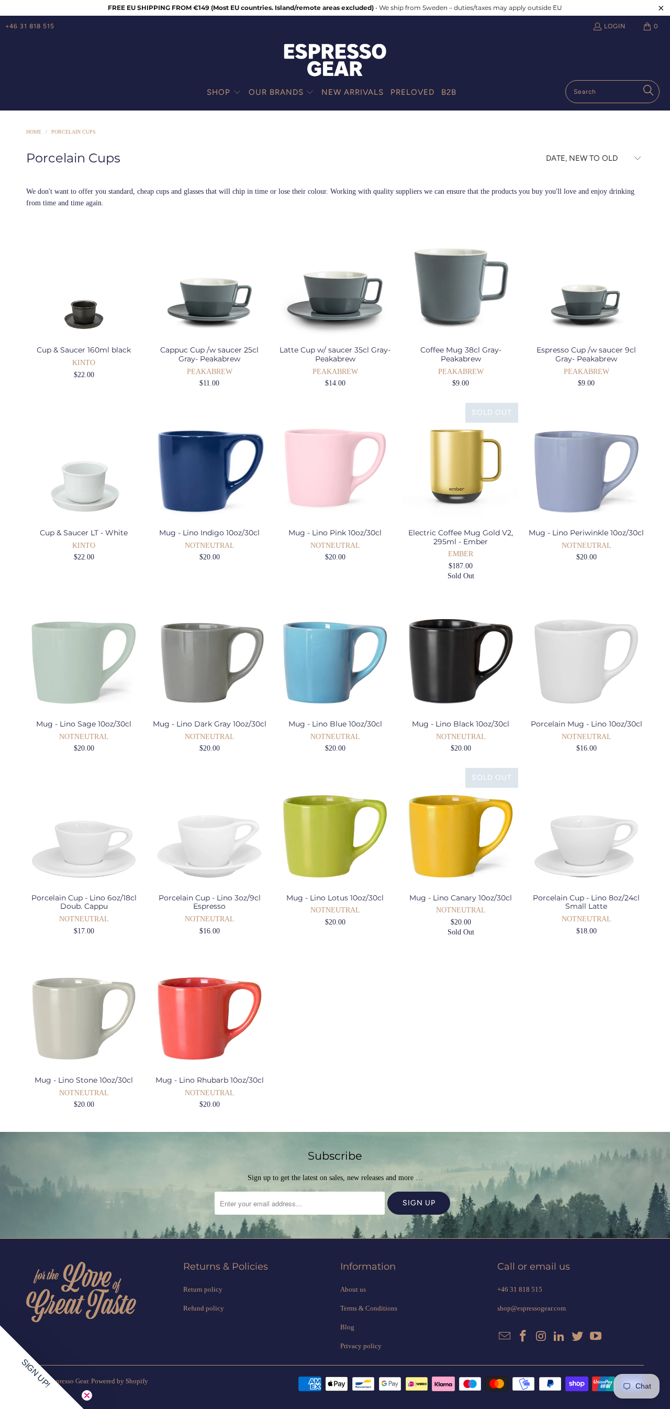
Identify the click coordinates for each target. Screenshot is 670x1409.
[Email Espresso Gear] (505, 1337)
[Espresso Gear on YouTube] (596, 1337)
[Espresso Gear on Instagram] (541, 1337)
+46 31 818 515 (29, 26)
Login (615, 26)
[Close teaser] (87, 1395)
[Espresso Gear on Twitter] (578, 1337)
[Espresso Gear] (335, 61)
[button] (224, 92)
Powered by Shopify (119, 1381)
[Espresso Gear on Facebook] (523, 1337)
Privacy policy (361, 1346)
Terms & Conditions (368, 1308)
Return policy (202, 1289)
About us (353, 1289)
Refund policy (203, 1308)
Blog (347, 1327)
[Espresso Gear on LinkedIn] (559, 1337)
